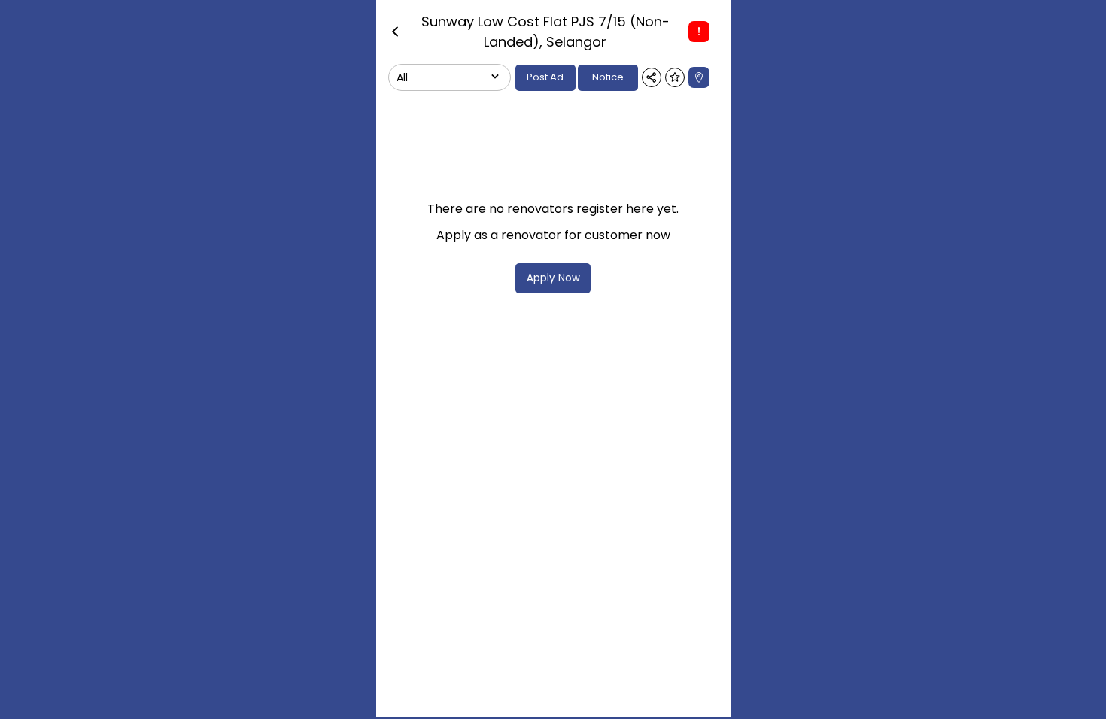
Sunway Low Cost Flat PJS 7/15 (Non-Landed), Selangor (545, 31)
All (402, 77)
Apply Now (553, 278)
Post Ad (545, 77)
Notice (608, 77)
